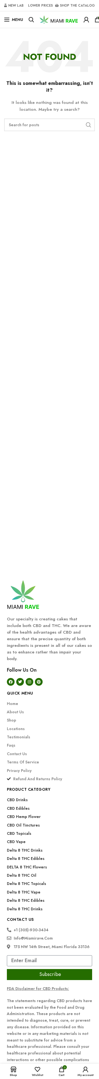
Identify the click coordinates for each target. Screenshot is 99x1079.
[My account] (86, 19)
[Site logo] (59, 19)
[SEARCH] (88, 125)
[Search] (31, 19)
